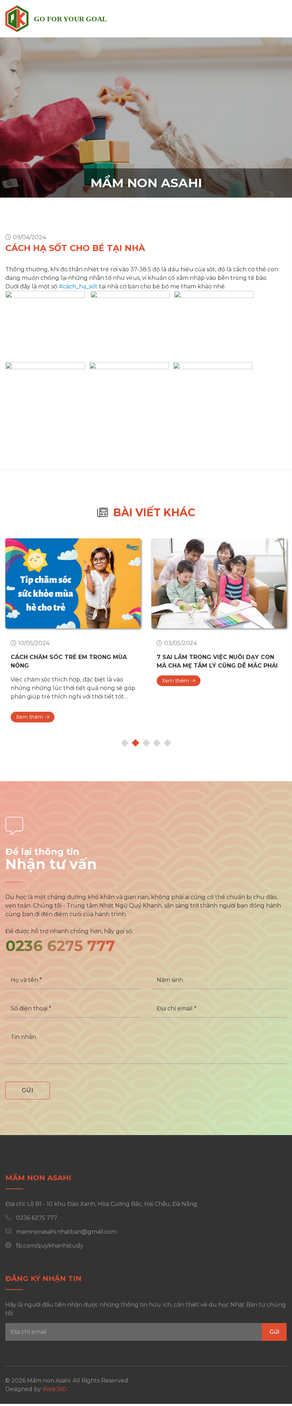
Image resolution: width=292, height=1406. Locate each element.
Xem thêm (29, 681)
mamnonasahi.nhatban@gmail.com (66, 1231)
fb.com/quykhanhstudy (49, 1245)
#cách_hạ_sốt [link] (78, 286)
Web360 (54, 1389)
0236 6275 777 (60, 945)
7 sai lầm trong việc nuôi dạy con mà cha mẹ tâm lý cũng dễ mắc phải (71, 661)
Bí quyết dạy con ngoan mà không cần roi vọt (216, 661)
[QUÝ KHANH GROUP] (16, 18)
